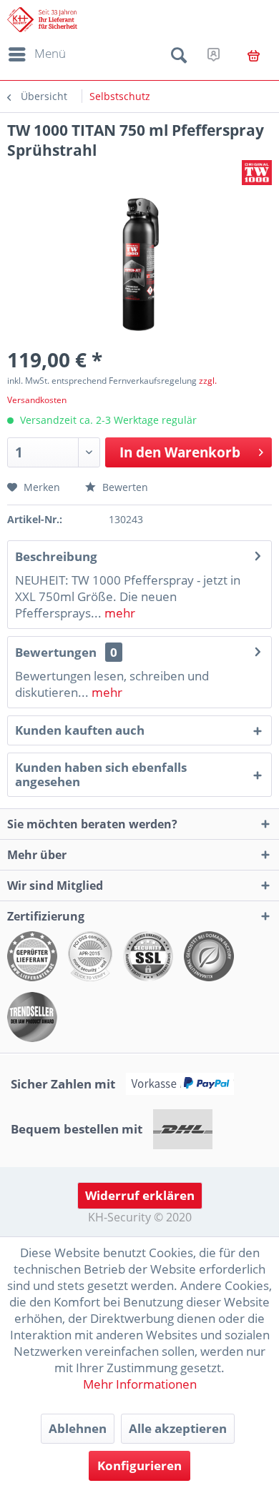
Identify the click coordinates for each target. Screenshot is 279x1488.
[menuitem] (34, 54)
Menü (50, 53)
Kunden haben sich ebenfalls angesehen (101, 774)
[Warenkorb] (253, 56)
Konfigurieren (139, 1465)
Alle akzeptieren (178, 1428)
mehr (118, 613)
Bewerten (123, 487)
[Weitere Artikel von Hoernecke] (257, 172)
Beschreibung (56, 556)
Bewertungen (56, 652)
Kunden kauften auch (80, 730)
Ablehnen (78, 1428)
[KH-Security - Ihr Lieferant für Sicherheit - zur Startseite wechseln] (42, 19)
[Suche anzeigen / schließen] (178, 58)
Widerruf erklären (140, 1195)
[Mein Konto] (213, 54)
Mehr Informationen (140, 1384)
